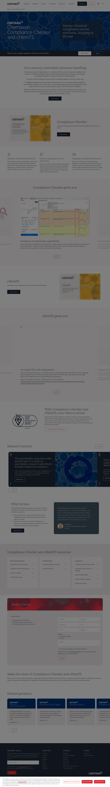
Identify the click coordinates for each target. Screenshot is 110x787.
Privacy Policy (22, 782)
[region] (55, 782)
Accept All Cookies (99, 781)
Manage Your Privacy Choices (71, 781)
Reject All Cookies (87, 781)
